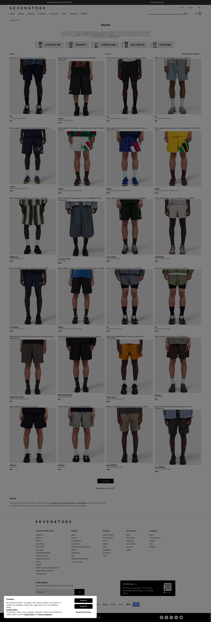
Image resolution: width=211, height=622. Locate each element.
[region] (50, 607)
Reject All (83, 606)
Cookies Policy (12, 610)
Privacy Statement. (45, 614)
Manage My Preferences (83, 612)
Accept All (83, 600)
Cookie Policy (29, 614)
